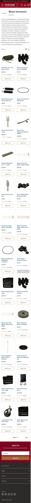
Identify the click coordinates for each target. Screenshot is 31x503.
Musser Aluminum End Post (7, 195)
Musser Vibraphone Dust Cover (8, 292)
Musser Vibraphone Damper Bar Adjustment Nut (23, 357)
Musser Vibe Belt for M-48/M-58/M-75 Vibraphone (7, 260)
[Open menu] (2, 5)
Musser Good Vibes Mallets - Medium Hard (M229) (7, 324)
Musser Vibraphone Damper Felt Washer (22, 323)
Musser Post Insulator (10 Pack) (22, 292)
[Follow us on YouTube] (12, 494)
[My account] (25, 5)
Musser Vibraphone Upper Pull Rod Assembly (6, 357)
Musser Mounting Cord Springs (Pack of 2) (7, 99)
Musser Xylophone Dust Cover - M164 (7, 389)
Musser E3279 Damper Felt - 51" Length (7, 164)
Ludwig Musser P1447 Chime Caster (7, 420)
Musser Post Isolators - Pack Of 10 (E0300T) (22, 68)
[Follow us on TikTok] (15, 494)
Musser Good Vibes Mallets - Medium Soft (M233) (22, 227)
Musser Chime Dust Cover (22, 389)
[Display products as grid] (26, 49)
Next (27, 437)
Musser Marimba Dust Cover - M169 (22, 420)
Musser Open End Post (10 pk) (7, 131)
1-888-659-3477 (24, 1)
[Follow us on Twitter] (6, 494)
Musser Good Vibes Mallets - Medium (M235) (23, 164)
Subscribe (15, 458)
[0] (28, 5)
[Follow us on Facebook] (3, 494)
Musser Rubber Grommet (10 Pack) (21, 259)
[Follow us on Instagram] (9, 494)
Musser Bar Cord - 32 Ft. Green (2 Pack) (8, 68)
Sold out (23, 271)
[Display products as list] (28, 49)
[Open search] (22, 5)
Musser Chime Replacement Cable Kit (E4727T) (22, 131)
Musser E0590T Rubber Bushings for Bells (22, 195)
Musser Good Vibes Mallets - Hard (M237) (7, 226)
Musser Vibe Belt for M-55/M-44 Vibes (23, 99)
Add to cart (7, 78)
